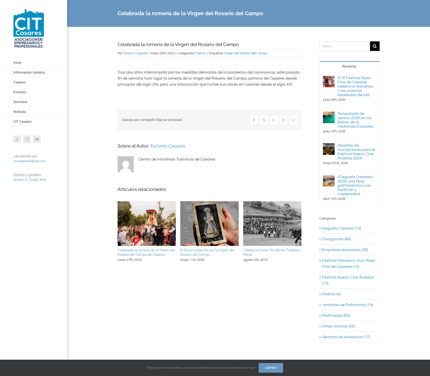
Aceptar (271, 368)
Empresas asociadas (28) (345, 250)
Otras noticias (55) (338, 326)
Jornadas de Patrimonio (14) (347, 305)
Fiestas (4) (331, 294)
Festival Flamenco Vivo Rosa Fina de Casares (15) (348, 263)
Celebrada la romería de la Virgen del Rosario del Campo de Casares (146, 252)
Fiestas (200, 53)
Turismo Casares (135, 53)
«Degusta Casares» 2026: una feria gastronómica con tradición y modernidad (355, 185)
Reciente (349, 66)
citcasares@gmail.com (29, 161)
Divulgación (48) (336, 239)
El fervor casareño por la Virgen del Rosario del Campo (207, 252)
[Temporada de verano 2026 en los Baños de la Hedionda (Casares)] (329, 114)
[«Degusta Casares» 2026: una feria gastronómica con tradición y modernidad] (329, 178)
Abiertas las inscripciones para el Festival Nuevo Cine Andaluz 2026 (356, 151)
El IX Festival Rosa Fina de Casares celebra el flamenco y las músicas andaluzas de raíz (356, 86)
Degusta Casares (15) (341, 228)
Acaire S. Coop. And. (30, 179)
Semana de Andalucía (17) (346, 337)
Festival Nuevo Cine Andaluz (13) (348, 280)
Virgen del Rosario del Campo (245, 53)
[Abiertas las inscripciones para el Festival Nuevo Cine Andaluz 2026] (329, 146)
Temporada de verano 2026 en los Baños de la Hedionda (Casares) (355, 120)
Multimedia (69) (336, 315)
